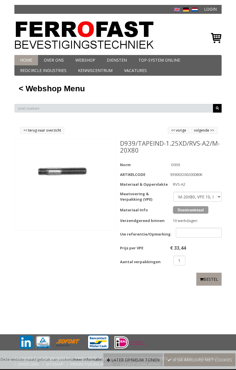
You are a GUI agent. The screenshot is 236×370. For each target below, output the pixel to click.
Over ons (54, 60)
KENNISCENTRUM (95, 70)
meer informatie (87, 359)
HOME (26, 60)
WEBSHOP (85, 60)
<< (173, 130)
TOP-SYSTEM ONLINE (159, 60)
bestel (210, 279)
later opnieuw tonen (134, 360)
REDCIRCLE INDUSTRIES (43, 70)
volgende (204, 130)
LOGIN (210, 9)
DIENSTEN (117, 60)
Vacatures (135, 70)
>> (211, 130)
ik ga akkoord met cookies (201, 360)
